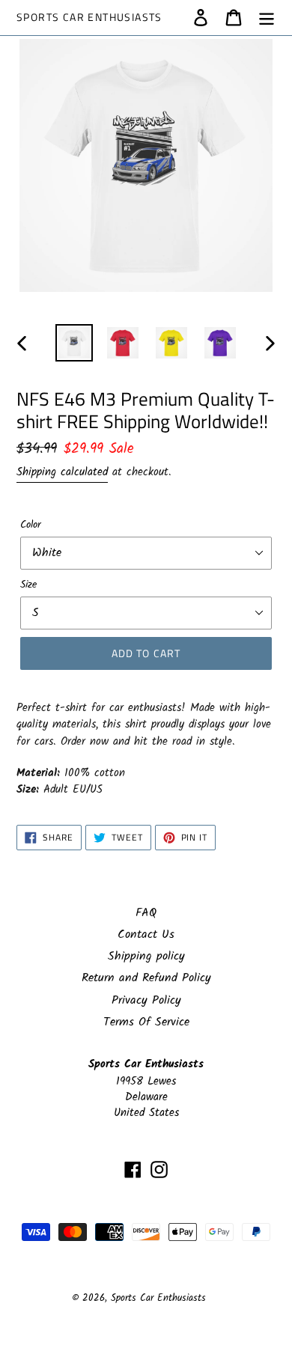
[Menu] (266, 17)
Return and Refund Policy (146, 978)
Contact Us (146, 934)
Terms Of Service (146, 1022)
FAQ (146, 912)
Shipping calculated (62, 472)
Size (28, 585)
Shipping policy (146, 956)
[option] (74, 342)
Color (30, 525)
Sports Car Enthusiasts (89, 17)
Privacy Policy (146, 1000)
